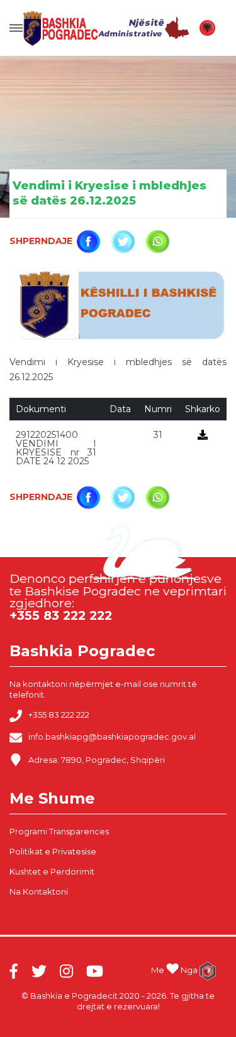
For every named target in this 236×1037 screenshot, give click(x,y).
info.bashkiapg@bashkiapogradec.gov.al (112, 737)
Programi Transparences (59, 831)
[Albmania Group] (207, 971)
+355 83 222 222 (58, 715)
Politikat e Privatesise (52, 851)
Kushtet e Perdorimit (51, 871)
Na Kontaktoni (38, 891)
